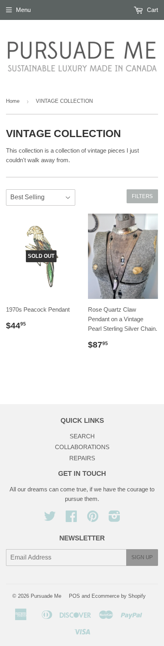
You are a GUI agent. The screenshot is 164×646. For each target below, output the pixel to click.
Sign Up (142, 557)
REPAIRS (82, 458)
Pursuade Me (46, 596)
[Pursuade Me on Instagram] (114, 518)
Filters (142, 196)
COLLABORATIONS (82, 447)
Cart (151, 9)
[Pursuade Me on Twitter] (50, 518)
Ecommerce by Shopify (119, 596)
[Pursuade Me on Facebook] (71, 518)
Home (13, 101)
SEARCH (82, 436)
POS (74, 596)
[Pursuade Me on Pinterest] (93, 518)
